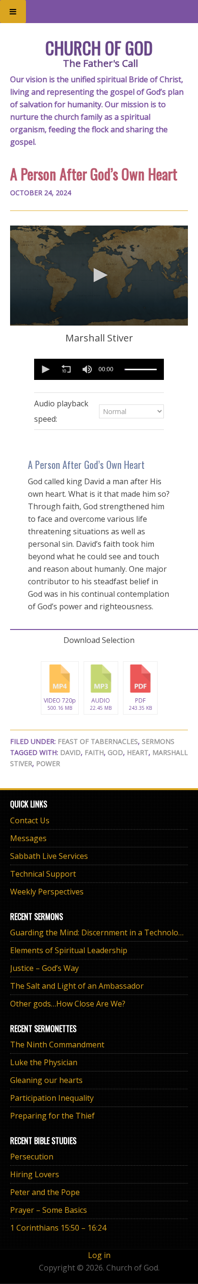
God (115, 752)
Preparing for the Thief (52, 1115)
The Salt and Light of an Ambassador (77, 986)
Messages (28, 838)
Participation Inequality (52, 1098)
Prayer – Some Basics (48, 1210)
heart (137, 752)
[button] (99, 275)
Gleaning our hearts (46, 1080)
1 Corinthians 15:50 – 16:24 (58, 1227)
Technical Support (43, 874)
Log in (99, 1255)
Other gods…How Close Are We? (67, 1003)
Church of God (99, 47)
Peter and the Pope (45, 1192)
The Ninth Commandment (57, 1044)
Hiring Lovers (34, 1174)
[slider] (140, 369)
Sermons (158, 741)
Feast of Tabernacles (98, 741)
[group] (87, 369)
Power (48, 763)
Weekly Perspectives (47, 891)
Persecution (31, 1156)
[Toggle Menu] (13, 11)
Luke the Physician (43, 1062)
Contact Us (30, 820)
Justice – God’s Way (44, 968)
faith (94, 752)
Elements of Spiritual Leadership (68, 950)
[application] (99, 276)
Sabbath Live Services (49, 856)
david (70, 752)
